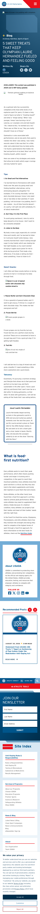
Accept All (20, 897)
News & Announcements (14, 826)
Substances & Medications (14, 771)
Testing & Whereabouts (13, 768)
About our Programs (12, 789)
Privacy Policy (19, 889)
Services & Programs (13, 784)
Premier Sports (10, 797)
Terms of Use (18, 883)
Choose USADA (10, 791)
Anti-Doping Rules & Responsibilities (13, 757)
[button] (35, 3)
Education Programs (12, 794)
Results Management (12, 773)
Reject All (20, 909)
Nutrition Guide (26, 533)
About (7, 842)
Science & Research (12, 800)
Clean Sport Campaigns (13, 823)
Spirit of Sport (23, 39)
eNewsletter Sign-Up (12, 831)
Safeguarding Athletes (13, 802)
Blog (7, 828)
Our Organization (11, 847)
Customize (20, 903)
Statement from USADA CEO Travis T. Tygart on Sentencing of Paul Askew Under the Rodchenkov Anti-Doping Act (18, 650)
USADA (6, 72)
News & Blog (10, 815)
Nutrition (13, 39)
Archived (6, 39)
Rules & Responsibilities (14, 763)
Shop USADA (9, 805)
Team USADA (10, 849)
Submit (20, 730)
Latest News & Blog (12, 820)
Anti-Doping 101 (10, 765)
